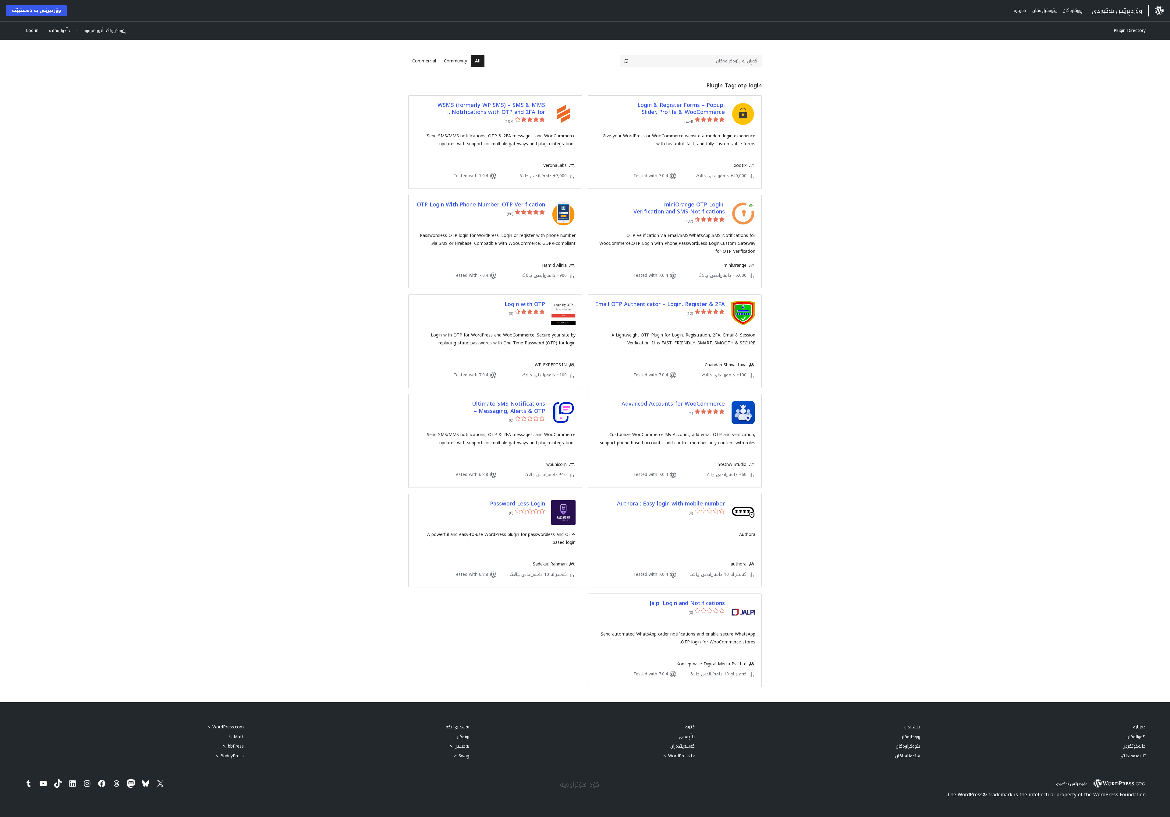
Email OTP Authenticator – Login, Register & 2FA (660, 304)
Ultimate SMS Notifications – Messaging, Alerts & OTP (508, 407)
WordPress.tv (679, 756)
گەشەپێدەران (682, 746)
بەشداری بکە (457, 727)
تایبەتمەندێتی (1132, 756)
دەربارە (1139, 727)
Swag (461, 756)
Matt (236, 737)
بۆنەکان (462, 737)
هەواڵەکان (1136, 737)
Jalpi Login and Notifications (687, 603)
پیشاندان (912, 727)
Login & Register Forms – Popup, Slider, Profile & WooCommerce (681, 109)
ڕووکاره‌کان (910, 737)
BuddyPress (229, 756)
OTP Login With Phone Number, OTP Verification (481, 204)
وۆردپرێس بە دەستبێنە (36, 10)
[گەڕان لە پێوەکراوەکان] (626, 61)
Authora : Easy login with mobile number (671, 503)
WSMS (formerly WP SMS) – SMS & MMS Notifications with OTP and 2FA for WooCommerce (491, 109)
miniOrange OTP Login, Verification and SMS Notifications (679, 208)
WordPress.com (225, 727)
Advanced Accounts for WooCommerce (673, 403)
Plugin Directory (1130, 30)
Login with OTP (525, 304)
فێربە (690, 727)
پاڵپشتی (687, 737)
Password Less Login (517, 503)
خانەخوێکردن (1134, 746)
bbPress (233, 746)
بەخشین (459, 746)
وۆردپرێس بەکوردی (1071, 784)
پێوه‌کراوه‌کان (908, 746)
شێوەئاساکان (907, 756)
